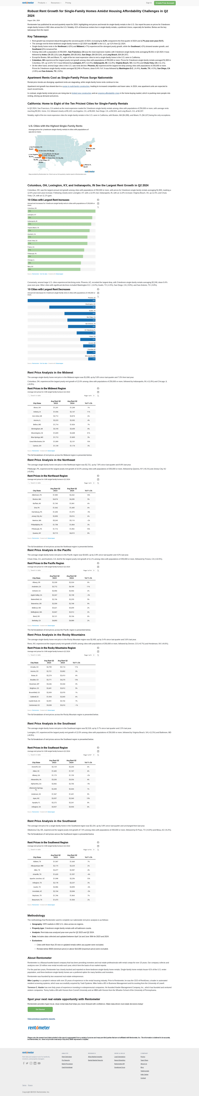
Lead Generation (119, 1057)
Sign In (149, 3)
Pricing (68, 3)
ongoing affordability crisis (108, 93)
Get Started (40, 1009)
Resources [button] (55, 3)
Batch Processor (67, 1064)
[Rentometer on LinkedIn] (35, 1063)
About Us (144, 1064)
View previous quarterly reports (41, 1019)
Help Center (144, 1074)
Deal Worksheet (67, 1067)
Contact (143, 1078)
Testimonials (145, 1071)
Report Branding (119, 1060)
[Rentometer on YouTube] (39, 1063)
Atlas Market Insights (95, 1057)
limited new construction (81, 93)
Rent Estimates (67, 1057)
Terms (24, 1085)
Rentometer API (119, 1064)
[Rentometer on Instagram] (31, 1063)
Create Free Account (165, 3)
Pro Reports (66, 1060)
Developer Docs (119, 1067)
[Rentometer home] (28, 3)
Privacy (30, 1085)
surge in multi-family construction (76, 86)
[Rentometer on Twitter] (27, 1063)
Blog (142, 1067)
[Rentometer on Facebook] (24, 1063)
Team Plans (144, 1060)
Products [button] (42, 3)
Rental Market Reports (95, 1060)
